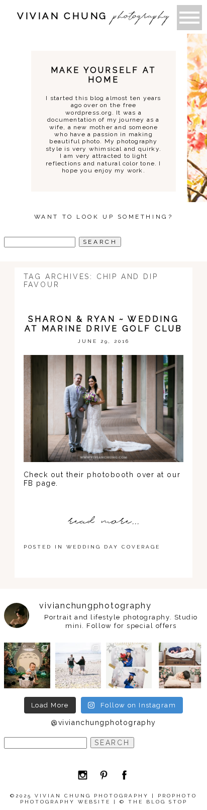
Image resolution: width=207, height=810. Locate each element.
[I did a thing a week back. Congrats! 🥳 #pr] (78, 665)
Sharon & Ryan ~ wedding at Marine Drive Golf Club (104, 323)
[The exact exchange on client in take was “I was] (27, 665)
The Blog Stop (157, 801)
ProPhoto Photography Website (108, 798)
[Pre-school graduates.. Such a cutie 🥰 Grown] (129, 665)
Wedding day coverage (113, 547)
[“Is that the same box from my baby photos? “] (179, 665)
